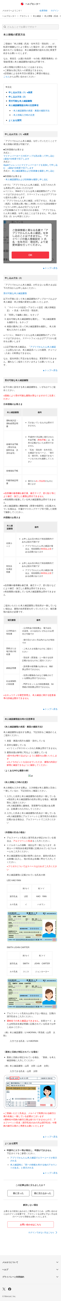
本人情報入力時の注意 (24, 114)
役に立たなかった (42, 1193)
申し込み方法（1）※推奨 (20, 92)
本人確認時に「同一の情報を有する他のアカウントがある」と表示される (33, 1166)
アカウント (25, 16)
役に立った (18, 1193)
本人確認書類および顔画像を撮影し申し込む (33, 170)
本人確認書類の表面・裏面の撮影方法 (31, 110)
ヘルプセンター (9, 16)
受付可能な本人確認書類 (20, 100)
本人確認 (37, 16)
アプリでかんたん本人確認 (43, 346)
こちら (6, 76)
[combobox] (30, 26)
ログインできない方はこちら (41, 1232)
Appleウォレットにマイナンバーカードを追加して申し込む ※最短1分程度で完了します (30, 166)
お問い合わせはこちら (30, 1224)
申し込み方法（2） (18, 96)
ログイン (55, 10)
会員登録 (43, 10)
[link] (43, 1232)
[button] (4, 26)
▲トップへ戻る (50, 267)
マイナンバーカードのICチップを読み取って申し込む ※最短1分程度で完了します (30, 157)
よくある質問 (15, 120)
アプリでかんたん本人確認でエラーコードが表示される (33, 1159)
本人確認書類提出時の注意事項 (23, 105)
